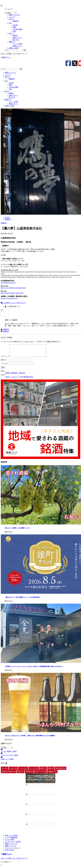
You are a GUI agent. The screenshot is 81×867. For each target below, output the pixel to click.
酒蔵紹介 (12, 79)
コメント (5, 356)
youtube (13, 768)
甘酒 (10, 89)
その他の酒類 (13, 87)
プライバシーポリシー (13, 848)
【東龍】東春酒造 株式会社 (15, 373)
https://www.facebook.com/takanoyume (13, 288)
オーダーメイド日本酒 (13, 841)
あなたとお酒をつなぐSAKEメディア (14, 858)
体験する (8, 99)
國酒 (50, 768)
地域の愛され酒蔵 (8, 771)
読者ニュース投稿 (11, 835)
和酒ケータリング (11, 844)
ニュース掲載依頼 (11, 837)
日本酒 (11, 83)
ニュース (8, 75)
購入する (12, 97)
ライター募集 (9, 839)
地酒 (20, 771)
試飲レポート (13, 95)
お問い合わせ (9, 850)
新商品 (11, 93)
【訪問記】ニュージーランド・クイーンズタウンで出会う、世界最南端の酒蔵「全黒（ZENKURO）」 (34, 666)
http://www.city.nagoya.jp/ (9, 298)
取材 (43, 768)
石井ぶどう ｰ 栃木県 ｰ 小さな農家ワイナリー (17, 528)
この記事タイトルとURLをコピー (14, 303)
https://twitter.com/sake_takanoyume (12, 293)
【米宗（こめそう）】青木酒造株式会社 (19, 377)
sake (4, 768)
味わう (7, 91)
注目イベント (40, 771)
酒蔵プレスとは (10, 72)
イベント (23, 768)
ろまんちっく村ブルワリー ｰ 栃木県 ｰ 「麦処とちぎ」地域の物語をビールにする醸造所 (30, 735)
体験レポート (13, 104)
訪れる (7, 77)
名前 (3, 360)
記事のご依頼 (9, 106)
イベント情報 (13, 101)
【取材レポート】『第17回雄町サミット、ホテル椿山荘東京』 (23, 597)
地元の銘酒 (60, 768)
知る (6, 81)
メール (4, 363)
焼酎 (10, 85)
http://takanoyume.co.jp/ (8, 282)
